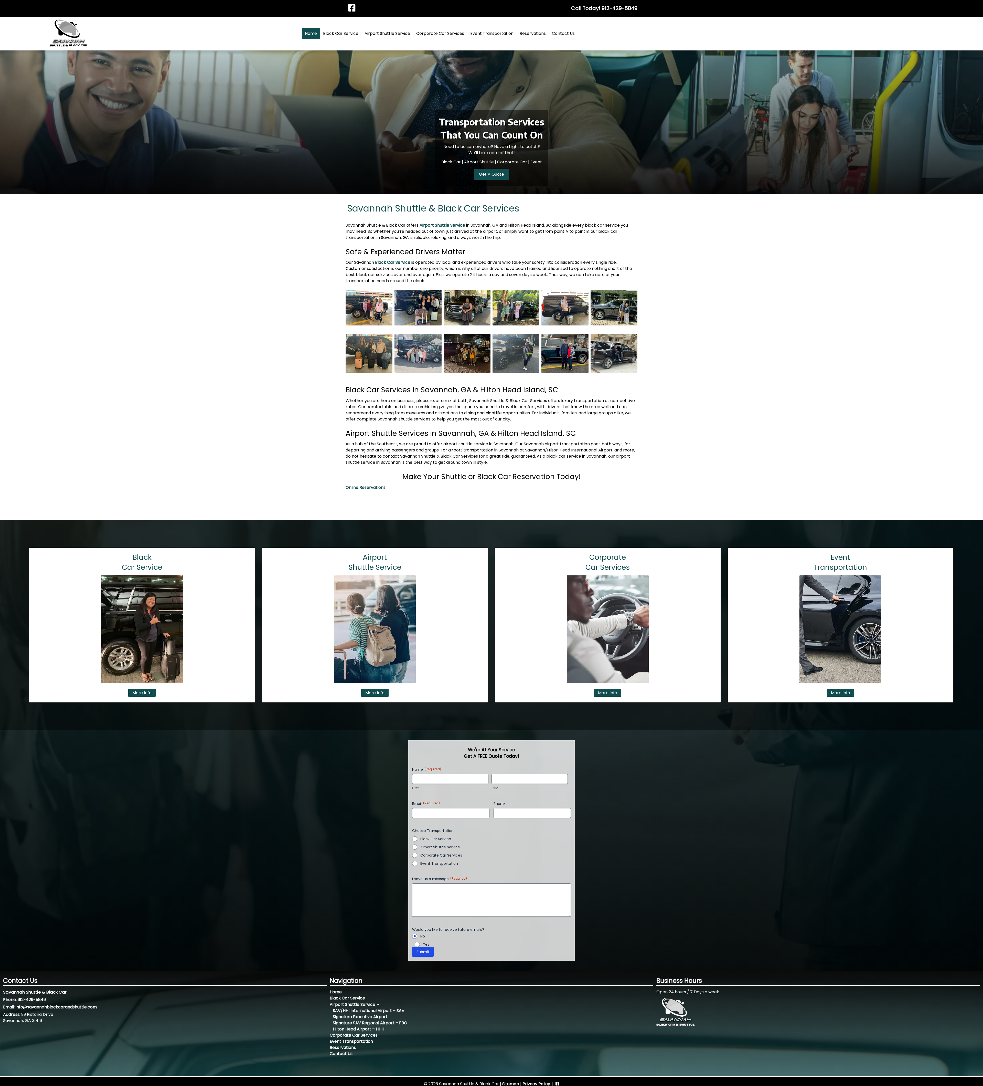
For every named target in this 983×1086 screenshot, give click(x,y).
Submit (422, 951)
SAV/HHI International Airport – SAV (368, 1011)
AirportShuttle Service (374, 562)
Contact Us (563, 33)
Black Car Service (340, 33)
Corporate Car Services (440, 33)
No (422, 936)
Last (495, 788)
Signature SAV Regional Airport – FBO (370, 1023)
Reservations (533, 33)
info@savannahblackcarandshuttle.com (56, 1007)
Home (311, 33)
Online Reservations (366, 487)
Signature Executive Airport (360, 1017)
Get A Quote (491, 174)
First (415, 788)
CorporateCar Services (607, 562)
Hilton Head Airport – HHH (358, 1029)
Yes (426, 944)
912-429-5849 (619, 8)
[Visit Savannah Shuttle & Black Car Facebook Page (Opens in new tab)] (351, 8)
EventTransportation (840, 562)
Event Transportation (492, 33)
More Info (142, 693)
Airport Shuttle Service (387, 33)
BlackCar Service (142, 562)
